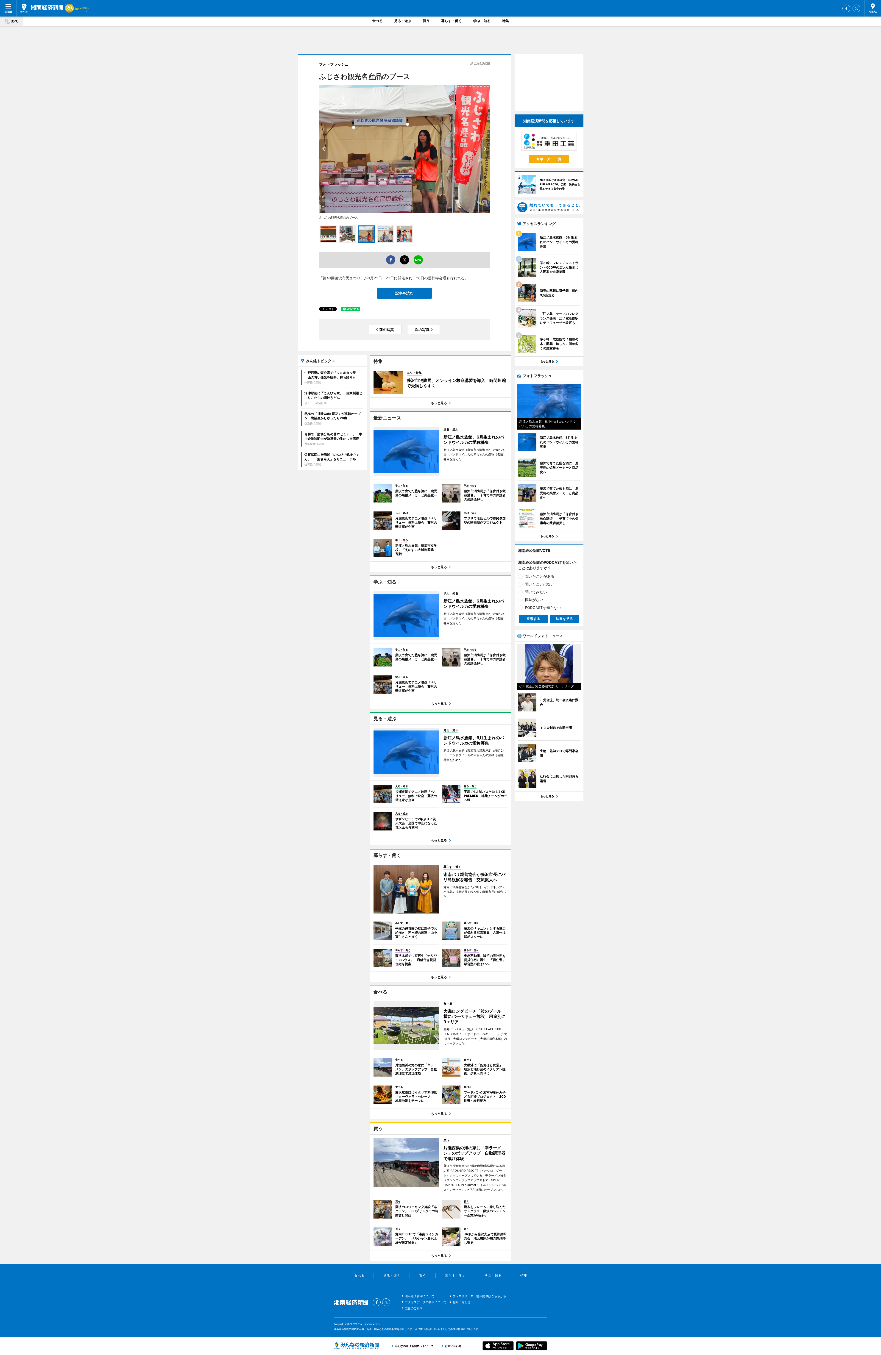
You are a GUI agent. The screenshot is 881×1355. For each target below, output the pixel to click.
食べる (377, 21)
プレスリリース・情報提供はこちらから (479, 1296)
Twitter (856, 8)
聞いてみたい (536, 592)
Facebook (846, 8)
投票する (533, 619)
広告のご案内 (414, 1308)
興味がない (534, 600)
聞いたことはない (539, 584)
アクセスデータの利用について (425, 1302)
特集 (505, 21)
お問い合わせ (461, 1302)
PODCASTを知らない (543, 607)
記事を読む (404, 293)
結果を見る (564, 619)
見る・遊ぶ (402, 21)
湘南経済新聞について (420, 1296)
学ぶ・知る (482, 21)
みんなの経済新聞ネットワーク (356, 1345)
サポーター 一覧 (548, 159)
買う (426, 21)
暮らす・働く (451, 21)
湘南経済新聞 (41, 8)
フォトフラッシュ (333, 64)
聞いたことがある (539, 576)
